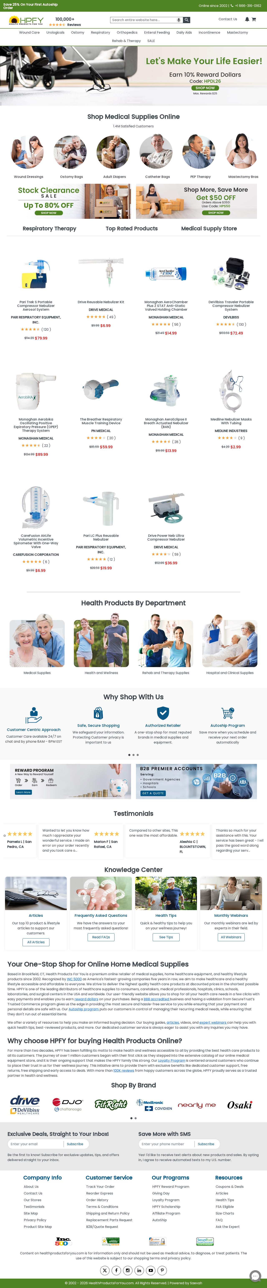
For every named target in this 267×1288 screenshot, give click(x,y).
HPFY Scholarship (166, 1206)
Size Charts (225, 1213)
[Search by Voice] (178, 20)
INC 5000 (74, 979)
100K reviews (123, 1070)
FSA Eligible (225, 1206)
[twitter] (105, 1270)
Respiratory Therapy (49, 228)
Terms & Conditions (102, 1206)
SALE (151, 40)
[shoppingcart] (254, 19)
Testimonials (34, 1206)
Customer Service (109, 1177)
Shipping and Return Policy (108, 1213)
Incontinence (209, 32)
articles (173, 1022)
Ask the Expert (228, 1226)
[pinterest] (162, 1270)
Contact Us (228, 19)
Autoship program (84, 1009)
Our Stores (32, 1200)
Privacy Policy (35, 1220)
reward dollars (86, 999)
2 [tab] (133, 755)
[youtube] (150, 1270)
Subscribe (75, 1144)
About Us (31, 1186)
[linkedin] (139, 1270)
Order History (97, 1200)
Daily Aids (184, 32)
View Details (51, 348)
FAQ (219, 1220)
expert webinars (213, 1022)
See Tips (166, 937)
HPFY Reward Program (170, 1186)
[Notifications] (247, 19)
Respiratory (100, 32)
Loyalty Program (171, 1060)
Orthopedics (127, 32)
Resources (228, 1177)
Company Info (42, 1177)
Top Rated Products (132, 228)
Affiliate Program (166, 1213)
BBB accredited (157, 999)
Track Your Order (100, 1186)
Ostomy (77, 32)
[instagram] (127, 1270)
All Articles (36, 942)
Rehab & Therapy (126, 40)
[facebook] (116, 1270)
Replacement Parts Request (109, 1220)
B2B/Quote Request (102, 1226)
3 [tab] (138, 755)
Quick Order (21, 348)
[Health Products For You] (26, 20)
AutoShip (159, 1220)
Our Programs (170, 1177)
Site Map (31, 1213)
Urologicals (55, 32)
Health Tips (225, 1200)
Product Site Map (38, 1226)
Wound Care (29, 32)
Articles (36, 915)
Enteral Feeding (157, 32)
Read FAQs (101, 937)
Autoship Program (227, 725)
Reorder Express (99, 1193)
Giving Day (161, 1193)
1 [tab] (129, 755)
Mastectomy (237, 32)
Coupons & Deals (230, 1186)
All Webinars (231, 937)
